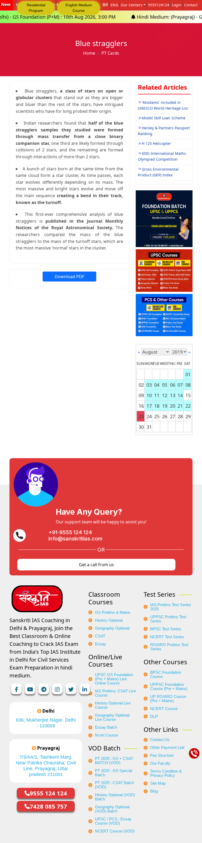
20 (172, 406)
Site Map (157, 783)
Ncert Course (106, 735)
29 (188, 416)
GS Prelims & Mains (112, 612)
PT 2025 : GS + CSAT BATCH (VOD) (114, 761)
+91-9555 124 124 (70, 532)
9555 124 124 (48, 793)
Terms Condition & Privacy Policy (166, 773)
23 (141, 416)
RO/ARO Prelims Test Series (169, 647)
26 (164, 416)
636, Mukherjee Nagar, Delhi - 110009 (46, 722)
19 (164, 406)
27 (172, 416)
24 (149, 416)
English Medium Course (78, 8)
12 (164, 395)
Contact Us (160, 740)
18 (156, 406)
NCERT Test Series (167, 637)
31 (149, 427)
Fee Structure (162, 755)
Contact (191, 4)
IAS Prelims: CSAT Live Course (115, 693)
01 (188, 374)
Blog (154, 791)
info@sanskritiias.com (75, 538)
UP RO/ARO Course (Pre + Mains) (168, 698)
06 (172, 385)
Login (176, 4)
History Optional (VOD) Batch (115, 797)
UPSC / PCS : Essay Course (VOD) (113, 821)
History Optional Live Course (113, 705)
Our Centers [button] (131, 4)
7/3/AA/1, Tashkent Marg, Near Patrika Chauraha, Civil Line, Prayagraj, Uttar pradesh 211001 (46, 765)
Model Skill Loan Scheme (163, 117)
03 (149, 385)
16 (141, 406)
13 (172, 395)
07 (180, 385)
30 (141, 427)
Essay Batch (106, 727)
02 (141, 385)
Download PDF (69, 276)
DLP (154, 716)
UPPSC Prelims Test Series (168, 619)
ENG (114, 4)
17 (149, 406)
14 (180, 395)
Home (89, 53)
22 (188, 406)
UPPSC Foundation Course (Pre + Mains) (169, 686)
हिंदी (105, 4)
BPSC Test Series (165, 629)
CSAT (100, 636)
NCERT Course (164, 709)
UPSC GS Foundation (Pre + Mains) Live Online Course (114, 679)
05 (164, 385)
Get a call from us (96, 565)
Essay (100, 644)
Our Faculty (160, 763)
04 (156, 385)
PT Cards (110, 53)
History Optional (109, 620)
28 (180, 416)
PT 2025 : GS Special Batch (113, 773)
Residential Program (36, 8)
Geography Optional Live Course (112, 717)
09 (141, 395)
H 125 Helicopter (156, 143)
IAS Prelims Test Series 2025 (170, 607)
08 (188, 385)
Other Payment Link (167, 747)
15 (188, 395)
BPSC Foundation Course (165, 674)
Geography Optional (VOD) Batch (112, 809)
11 (156, 395)
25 (156, 416)
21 (180, 406)
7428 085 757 (48, 806)
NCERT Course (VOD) (115, 831)
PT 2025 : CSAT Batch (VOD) (114, 785)
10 (149, 395)
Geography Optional (112, 628)
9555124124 (158, 4)
